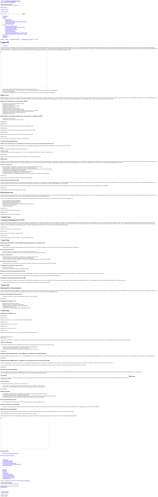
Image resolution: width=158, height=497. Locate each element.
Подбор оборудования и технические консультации (16, 21)
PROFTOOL (5, 459)
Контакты (5, 37)
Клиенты (5, 469)
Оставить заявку (3, 495)
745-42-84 (4, 9)
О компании (5, 16)
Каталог (4, 17)
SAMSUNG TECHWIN (8, 462)
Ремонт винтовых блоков (10, 31)
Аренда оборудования (10, 22)
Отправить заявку (4, 494)
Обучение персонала (9, 23)
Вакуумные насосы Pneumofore (9, 463)
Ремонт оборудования (10, 30)
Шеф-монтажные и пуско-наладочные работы (15, 27)
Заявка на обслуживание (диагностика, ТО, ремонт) (16, 33)
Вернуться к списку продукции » (7, 455)
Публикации (5, 36)
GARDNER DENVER (7, 460)
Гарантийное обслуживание (11, 29)
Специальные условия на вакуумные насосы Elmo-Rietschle (17, 480)
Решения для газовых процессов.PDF (11, 453)
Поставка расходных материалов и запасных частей (16, 32)
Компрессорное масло (7, 465)
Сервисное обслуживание (10, 28)
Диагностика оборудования (11, 26)
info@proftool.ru (3, 7)
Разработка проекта (9, 20)
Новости (5, 35)
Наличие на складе (7, 478)
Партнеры (5, 470)
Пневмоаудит (8, 19)
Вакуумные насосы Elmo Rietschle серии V (12, 464)
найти (24, 13)
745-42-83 (4, 11)
